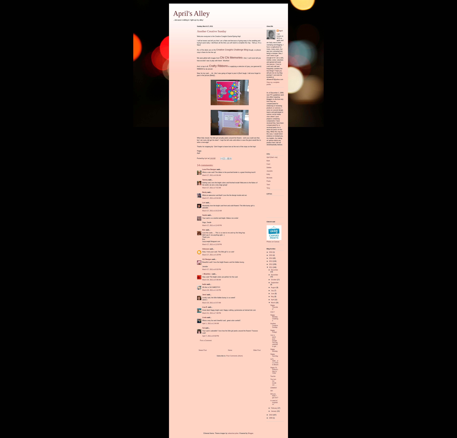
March (273, 303)
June (273, 293)
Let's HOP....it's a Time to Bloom (274, 362)
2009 (271, 418)
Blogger (250, 433)
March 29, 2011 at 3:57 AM (211, 303)
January (274, 411)
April (281, 31)
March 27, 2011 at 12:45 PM (212, 225)
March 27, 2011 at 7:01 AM (211, 188)
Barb (268, 161)
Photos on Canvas (273, 242)
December (274, 270)
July (272, 290)
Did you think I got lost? (274, 395)
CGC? (272, 312)
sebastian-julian (233, 433)
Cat (203, 328)
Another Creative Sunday (274, 325)
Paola (269, 181)
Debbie (269, 167)
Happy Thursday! (274, 307)
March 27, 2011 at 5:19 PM (211, 255)
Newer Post (203, 350)
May (272, 296)
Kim (203, 230)
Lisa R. (204, 307)
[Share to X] (226, 158)
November (274, 275)
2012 (271, 264)
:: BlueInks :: (207, 274)
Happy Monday (274, 350)
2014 (271, 258)
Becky (204, 192)
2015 (271, 255)
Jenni (204, 295)
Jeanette (270, 171)
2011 (271, 267)
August (273, 287)
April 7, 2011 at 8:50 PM (210, 336)
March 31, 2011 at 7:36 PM (211, 313)
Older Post (257, 350)
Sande (204, 215)
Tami (268, 184)
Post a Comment (206, 340)
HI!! (271, 391)
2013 (271, 261)
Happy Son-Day (274, 355)
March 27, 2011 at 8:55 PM (211, 269)
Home (230, 350)
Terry (268, 188)
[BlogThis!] (224, 158)
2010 (271, 415)
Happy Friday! (273, 331)
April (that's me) (272, 157)
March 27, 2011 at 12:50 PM (212, 244)
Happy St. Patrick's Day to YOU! (274, 370)
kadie (204, 284)
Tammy (205, 180)
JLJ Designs (206, 259)
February (274, 408)
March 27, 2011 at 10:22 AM (212, 211)
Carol (268, 164)
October (274, 280)
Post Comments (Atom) (234, 356)
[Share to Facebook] (228, 158)
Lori (203, 203)
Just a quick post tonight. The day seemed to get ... (274, 340)
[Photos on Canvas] (274, 239)
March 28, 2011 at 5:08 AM (211, 280)
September (274, 283)
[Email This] (221, 158)
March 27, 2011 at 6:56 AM (211, 175)
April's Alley (191, 13)
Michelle (269, 178)
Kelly (268, 174)
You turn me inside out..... (273, 382)
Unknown (205, 249)
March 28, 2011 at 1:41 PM (211, 290)
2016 (271, 252)
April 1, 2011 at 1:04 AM (210, 323)
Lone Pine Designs (209, 169)
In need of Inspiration (274, 402)
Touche (272, 376)
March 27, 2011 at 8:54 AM (211, 198)
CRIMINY (273, 388)
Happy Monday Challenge (274, 317)
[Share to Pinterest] (230, 158)
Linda (204, 317)
